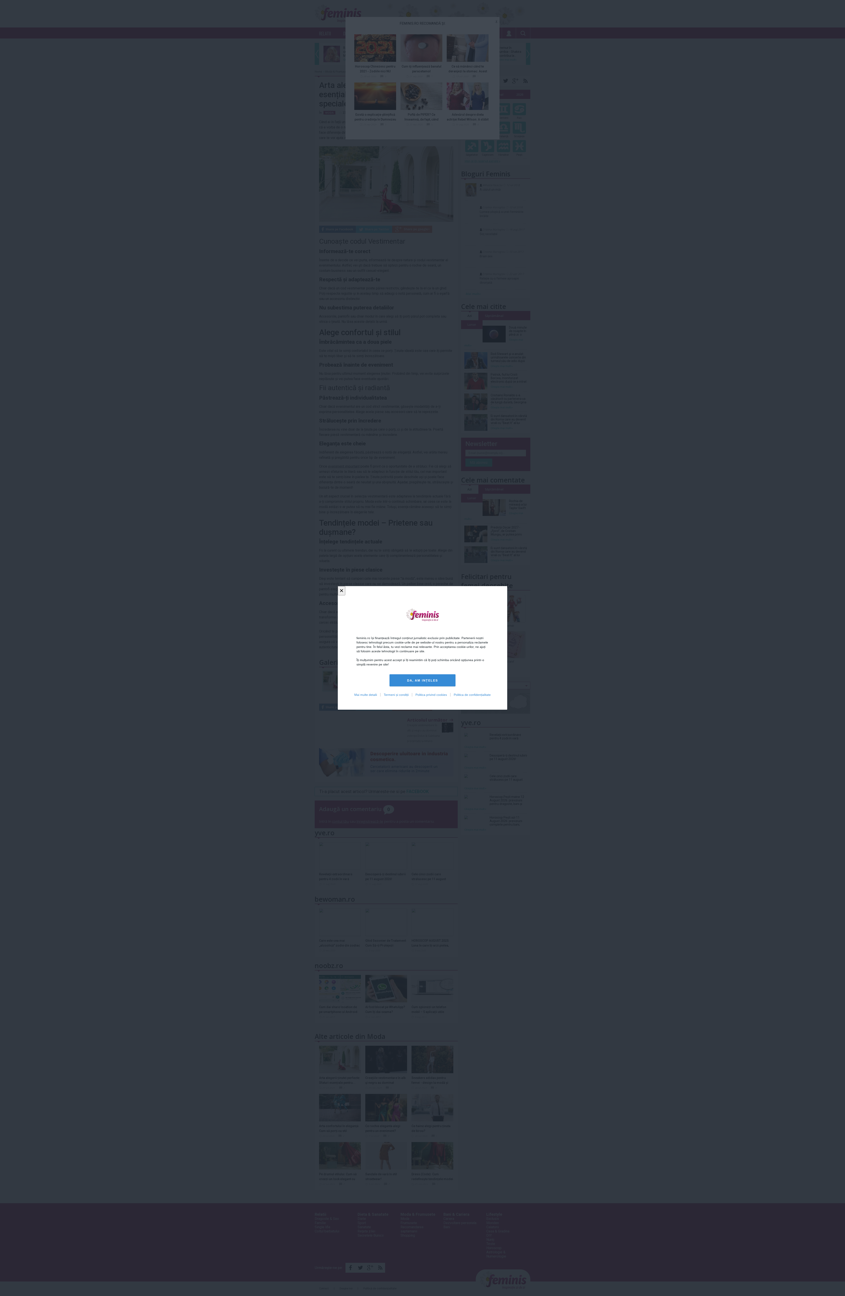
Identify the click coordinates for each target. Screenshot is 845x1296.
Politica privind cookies (431, 695)
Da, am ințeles (422, 680)
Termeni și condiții (396, 695)
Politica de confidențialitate (472, 695)
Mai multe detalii (365, 695)
